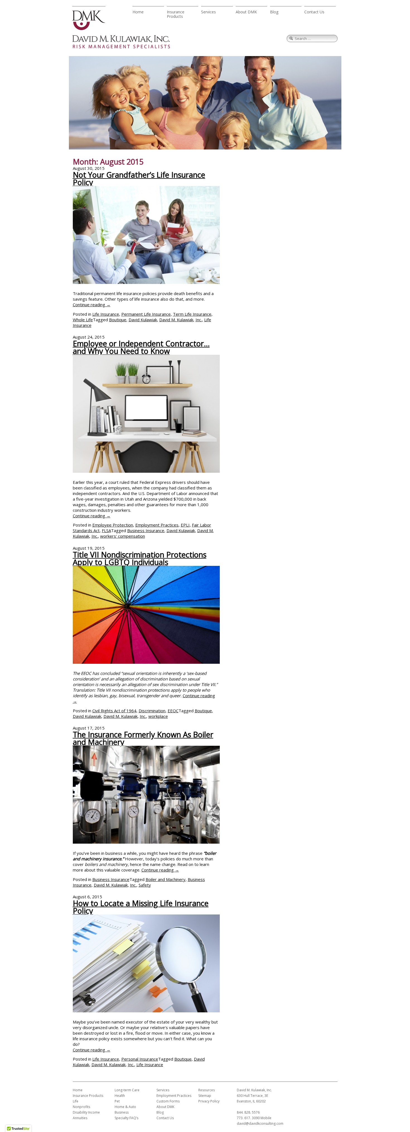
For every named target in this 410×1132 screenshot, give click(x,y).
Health (120, 1095)
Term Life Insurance (192, 314)
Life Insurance (105, 314)
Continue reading (91, 304)
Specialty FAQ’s (126, 1118)
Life (75, 1101)
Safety (145, 885)
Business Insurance (145, 530)
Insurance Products (175, 14)
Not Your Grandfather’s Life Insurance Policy (139, 178)
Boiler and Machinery (165, 879)
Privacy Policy (209, 1101)
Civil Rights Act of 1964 (114, 710)
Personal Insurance (139, 1059)
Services (208, 12)
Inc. (199, 319)
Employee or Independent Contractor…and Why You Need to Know (141, 347)
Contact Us (314, 12)
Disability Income (86, 1112)
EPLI (185, 525)
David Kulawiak (143, 319)
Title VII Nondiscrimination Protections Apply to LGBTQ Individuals (139, 558)
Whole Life (83, 319)
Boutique (117, 319)
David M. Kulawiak (176, 319)
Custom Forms (168, 1101)
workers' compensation (122, 536)
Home (138, 12)
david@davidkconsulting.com (260, 1123)
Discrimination (152, 710)
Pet (117, 1101)
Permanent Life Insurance (146, 314)
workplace (158, 716)
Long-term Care (127, 1090)
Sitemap (204, 1095)
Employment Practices (157, 525)
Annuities (80, 1118)
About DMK (246, 12)
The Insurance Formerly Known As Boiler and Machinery (143, 738)
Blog (274, 12)
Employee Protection (112, 525)
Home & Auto (125, 1106)
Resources (206, 1090)
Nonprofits (81, 1106)
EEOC (173, 710)
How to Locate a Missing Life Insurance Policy (141, 907)
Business (122, 1112)
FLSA (106, 530)
